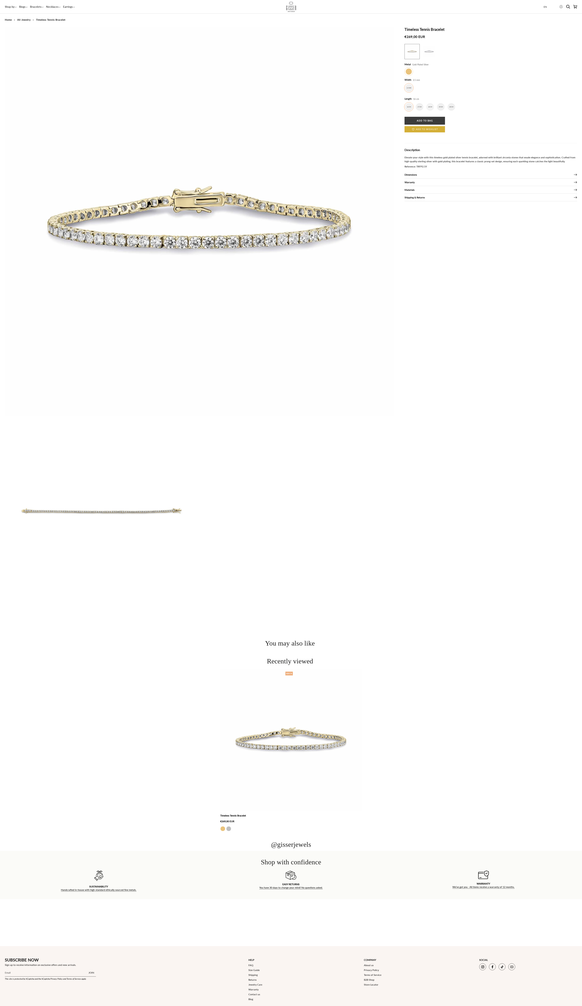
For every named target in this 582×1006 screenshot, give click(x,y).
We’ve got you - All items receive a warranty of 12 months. (483, 887)
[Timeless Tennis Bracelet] (291, 740)
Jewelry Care (255, 984)
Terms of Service (74, 978)
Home (8, 19)
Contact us (254, 994)
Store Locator (371, 984)
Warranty (410, 182)
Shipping (253, 974)
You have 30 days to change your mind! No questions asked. (291, 887)
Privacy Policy (56, 978)
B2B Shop (369, 979)
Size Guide (254, 970)
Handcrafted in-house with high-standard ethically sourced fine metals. (98, 889)
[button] (10, 6)
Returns (252, 979)
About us (369, 965)
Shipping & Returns (415, 197)
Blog (250, 999)
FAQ (250, 965)
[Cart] (575, 6)
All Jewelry (24, 19)
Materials (410, 189)
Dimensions (411, 174)
